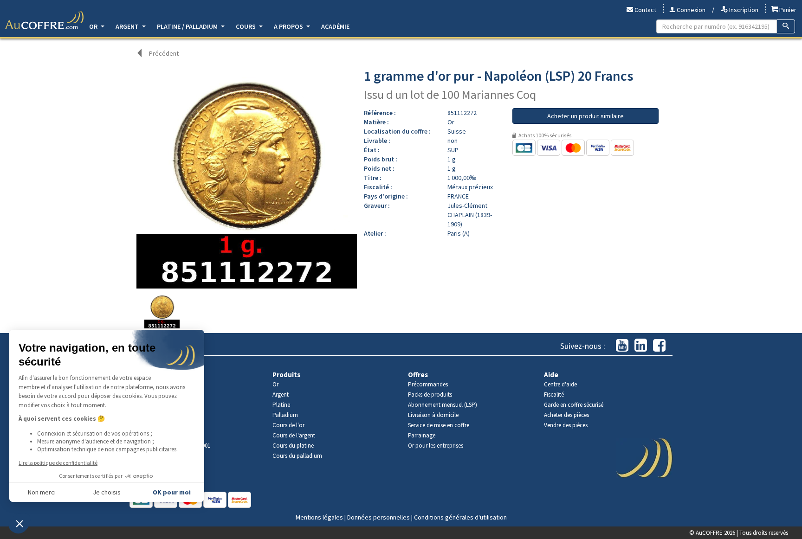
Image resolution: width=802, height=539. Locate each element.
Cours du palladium (297, 456)
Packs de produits (430, 394)
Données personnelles (378, 517)
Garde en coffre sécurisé (573, 405)
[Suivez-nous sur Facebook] (659, 346)
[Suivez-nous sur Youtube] (622, 346)
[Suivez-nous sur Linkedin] (640, 346)
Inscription (743, 10)
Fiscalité (554, 394)
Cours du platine (293, 445)
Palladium (285, 415)
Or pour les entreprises (435, 445)
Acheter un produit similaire (585, 116)
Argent (128, 26)
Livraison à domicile (433, 415)
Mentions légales (319, 517)
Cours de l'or (288, 425)
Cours (246, 26)
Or (94, 26)
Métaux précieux (470, 187)
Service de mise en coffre (438, 425)
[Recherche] (786, 26)
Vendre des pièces (566, 425)
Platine (281, 405)
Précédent (164, 53)
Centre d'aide (560, 384)
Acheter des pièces (566, 415)
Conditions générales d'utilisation (460, 517)
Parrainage (421, 435)
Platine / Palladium (188, 26)
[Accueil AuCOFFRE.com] (44, 20)
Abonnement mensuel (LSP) (442, 405)
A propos (289, 26)
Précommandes (428, 384)
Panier (787, 10)
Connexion (690, 10)
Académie (335, 26)
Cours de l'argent (293, 435)
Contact (644, 10)
